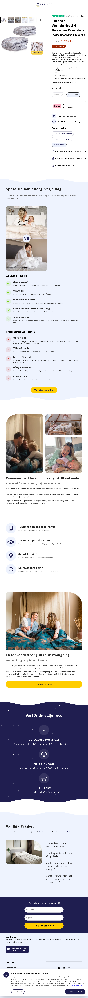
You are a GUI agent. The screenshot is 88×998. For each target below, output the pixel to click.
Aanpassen (18, 992)
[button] (64, 845)
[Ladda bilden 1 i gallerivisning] (4, 20)
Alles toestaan (75, 992)
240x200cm (73, 95)
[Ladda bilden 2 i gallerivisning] (11, 20)
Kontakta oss (44, 832)
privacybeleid (77, 985)
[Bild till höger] (40, 19)
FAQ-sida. (70, 832)
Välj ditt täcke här (44, 390)
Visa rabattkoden (44, 925)
